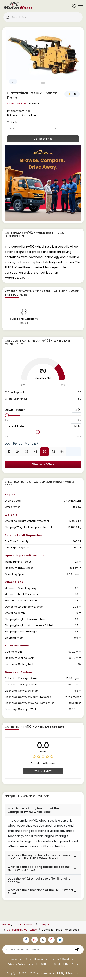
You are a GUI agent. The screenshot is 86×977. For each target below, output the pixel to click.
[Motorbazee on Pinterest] (51, 940)
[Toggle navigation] (79, 5)
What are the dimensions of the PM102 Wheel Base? (40, 891)
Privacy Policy (16, 964)
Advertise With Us (39, 964)
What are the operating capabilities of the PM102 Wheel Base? (39, 868)
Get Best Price (43, 138)
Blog (28, 959)
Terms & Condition (63, 959)
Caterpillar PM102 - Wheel (22, 929)
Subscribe (78, 949)
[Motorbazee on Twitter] (43, 940)
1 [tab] (43, 83)
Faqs (75, 964)
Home (6, 924)
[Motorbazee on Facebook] (26, 940)
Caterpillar (45, 924)
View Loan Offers (43, 464)
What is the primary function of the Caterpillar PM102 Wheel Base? (33, 810)
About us (16, 959)
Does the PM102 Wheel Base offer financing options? (39, 880)
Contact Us (61, 964)
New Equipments (24, 924)
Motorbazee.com (46, 973)
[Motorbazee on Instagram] (34, 940)
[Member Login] (74, 5)
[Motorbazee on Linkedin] (60, 940)
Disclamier (41, 959)
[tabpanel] (43, 57)
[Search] (7, 17)
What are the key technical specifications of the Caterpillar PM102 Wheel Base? (40, 857)
